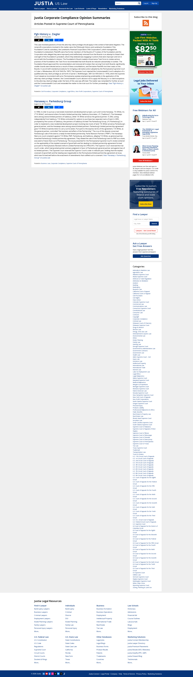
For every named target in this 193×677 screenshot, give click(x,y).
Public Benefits (137, 412)
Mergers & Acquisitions (140, 384)
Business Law (45, 163)
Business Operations (104, 612)
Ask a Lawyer (52, 8)
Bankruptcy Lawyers (42, 609)
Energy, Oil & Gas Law (140, 332)
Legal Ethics (71, 91)
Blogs (130, 625)
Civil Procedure (46, 91)
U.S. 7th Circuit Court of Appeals (143, 471)
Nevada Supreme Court (140, 393)
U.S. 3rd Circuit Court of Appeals (143, 463)
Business (100, 605)
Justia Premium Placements (138, 646)
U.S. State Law (71, 637)
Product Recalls (102, 650)
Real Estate (100, 625)
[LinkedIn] (44, 673)
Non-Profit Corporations (83, 91)
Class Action (137, 300)
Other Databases (104, 637)
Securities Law (137, 420)
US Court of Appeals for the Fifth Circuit (146, 543)
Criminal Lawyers (40, 615)
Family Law (136, 342)
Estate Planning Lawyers (43, 622)
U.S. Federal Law (41, 637)
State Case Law (71, 646)
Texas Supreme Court (140, 448)
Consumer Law (138, 313)
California (69, 650)
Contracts (136, 315)
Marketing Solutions (116, 8)
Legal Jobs (100, 640)
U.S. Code (37, 643)
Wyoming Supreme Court (141, 585)
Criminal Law (137, 321)
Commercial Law (138, 304)
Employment (101, 615)
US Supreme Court (139, 573)
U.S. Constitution (40, 640)
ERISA (135, 338)
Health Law (136, 355)
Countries (100, 659)
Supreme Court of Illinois (141, 433)
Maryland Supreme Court (141, 380)
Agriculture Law (138, 272)
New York (69, 656)
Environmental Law (139, 336)
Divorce (68, 615)
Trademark (136, 450)
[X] (61, 673)
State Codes (69, 643)
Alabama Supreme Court (141, 274)
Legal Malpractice (138, 376)
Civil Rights (136, 298)
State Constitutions (72, 640)
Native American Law (140, 391)
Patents (99, 653)
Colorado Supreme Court (141, 302)
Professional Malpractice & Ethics (144, 410)
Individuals (70, 605)
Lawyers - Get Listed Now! (146, 231)
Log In (146, 3)
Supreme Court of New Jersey (142, 439)
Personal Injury (138, 406)
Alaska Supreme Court (140, 277)
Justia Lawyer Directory (136, 643)
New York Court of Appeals (141, 397)
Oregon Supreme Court (140, 403)
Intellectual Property (139, 363)
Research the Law (66, 8)
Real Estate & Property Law (142, 414)
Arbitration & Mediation (140, 281)
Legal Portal (105, 674)
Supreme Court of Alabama (142, 427)
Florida (67, 653)
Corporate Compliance (59, 91)
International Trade (139, 368)
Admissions (132, 612)
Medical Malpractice (139, 382)
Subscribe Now (145, 204)
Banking (135, 285)
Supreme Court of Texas (141, 444)
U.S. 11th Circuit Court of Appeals (143, 456)
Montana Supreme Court (141, 389)
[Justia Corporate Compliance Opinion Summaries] (43, 3)
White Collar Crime (139, 583)
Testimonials (132, 659)
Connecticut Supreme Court (142, 308)
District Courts (39, 656)
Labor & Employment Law (141, 372)
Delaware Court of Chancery (142, 323)
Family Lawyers (40, 625)
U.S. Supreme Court (139, 524)
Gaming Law (137, 344)
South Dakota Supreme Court (142, 425)
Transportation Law (139, 452)
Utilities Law (137, 575)
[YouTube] (46, 673)
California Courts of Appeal (141, 294)
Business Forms (102, 646)
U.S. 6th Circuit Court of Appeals (143, 469)
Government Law (138, 353)
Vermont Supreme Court (141, 577)
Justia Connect (94, 674)
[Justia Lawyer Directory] (64, 673)
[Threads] (55, 673)
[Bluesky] (58, 673)
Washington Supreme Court (142, 581)
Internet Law (137, 370)
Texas (67, 659)
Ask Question (146, 256)
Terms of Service (129, 674)
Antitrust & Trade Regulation (142, 279)
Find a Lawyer (39, 8)
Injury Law (136, 359)
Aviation (135, 283)
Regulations (38, 646)
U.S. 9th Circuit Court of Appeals (143, 475)
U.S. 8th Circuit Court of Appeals (143, 473)
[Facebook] (49, 673)
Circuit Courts (39, 653)
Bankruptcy (136, 287)
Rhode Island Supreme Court (142, 418)
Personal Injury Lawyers (43, 628)
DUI (66, 618)
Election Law (137, 329)
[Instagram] (52, 673)
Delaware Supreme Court (141, 325)
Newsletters (102, 8)
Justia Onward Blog (135, 656)
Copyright (136, 317)
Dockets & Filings (40, 659)
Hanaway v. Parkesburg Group (52, 101)
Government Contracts (140, 351)
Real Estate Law (138, 416)
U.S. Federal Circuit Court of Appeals (144, 522)
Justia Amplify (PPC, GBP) (137, 653)
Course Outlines (134, 618)
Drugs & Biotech (138, 327)
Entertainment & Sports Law (142, 334)
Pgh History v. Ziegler (47, 34)
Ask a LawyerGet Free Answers (142, 244)
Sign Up (154, 3)
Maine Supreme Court (140, 378)
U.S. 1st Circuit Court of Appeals (143, 458)
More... (36, 631)
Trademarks (101, 656)
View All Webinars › (146, 160)
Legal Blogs (100, 643)
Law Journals (132, 622)
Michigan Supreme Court (141, 387)
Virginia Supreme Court (140, 579)
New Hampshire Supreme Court (143, 395)
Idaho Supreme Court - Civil (142, 357)
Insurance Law (137, 361)
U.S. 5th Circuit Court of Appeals (143, 467)
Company (113, 674)
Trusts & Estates (138, 454)
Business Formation (104, 609)
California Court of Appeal (141, 291)
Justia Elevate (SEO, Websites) (139, 650)
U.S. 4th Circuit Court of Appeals (143, 465)
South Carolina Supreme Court (143, 422)
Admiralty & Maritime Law (141, 270)
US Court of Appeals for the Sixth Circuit (146, 562)
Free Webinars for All (144, 110)
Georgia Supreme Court (140, 346)
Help (120, 674)
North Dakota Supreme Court (142, 401)
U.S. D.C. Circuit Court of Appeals (143, 520)
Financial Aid (132, 615)
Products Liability (138, 408)
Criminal (68, 612)
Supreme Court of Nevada (141, 437)
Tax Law (135, 446)
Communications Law (140, 306)
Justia (39, 674)
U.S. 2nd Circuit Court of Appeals (143, 461)
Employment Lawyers (42, 618)
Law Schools (79, 8)
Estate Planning (138, 340)
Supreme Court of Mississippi (142, 435)
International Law (138, 365)
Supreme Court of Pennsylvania (102, 91)
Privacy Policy (141, 674)
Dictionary (131, 609)
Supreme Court (40, 650)
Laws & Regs (91, 8)
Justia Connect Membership (138, 640)
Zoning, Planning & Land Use (142, 587)
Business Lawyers (41, 612)
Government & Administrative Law (144, 348)
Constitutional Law (139, 310)
